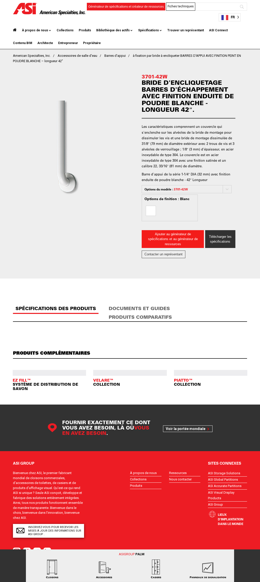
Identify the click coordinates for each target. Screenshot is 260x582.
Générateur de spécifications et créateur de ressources (126, 6)
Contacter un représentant (163, 254)
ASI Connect (218, 30)
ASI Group (215, 504)
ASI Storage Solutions (224, 473)
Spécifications (148, 30)
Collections (65, 30)
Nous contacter (180, 479)
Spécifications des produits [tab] (55, 308)
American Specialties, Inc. (32, 56)
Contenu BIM (22, 43)
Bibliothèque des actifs (113, 30)
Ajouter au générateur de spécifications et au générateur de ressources (173, 239)
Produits (85, 30)
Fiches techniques (181, 6)
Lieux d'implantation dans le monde (230, 519)
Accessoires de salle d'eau (77, 56)
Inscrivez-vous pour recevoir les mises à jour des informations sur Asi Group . (54, 530)
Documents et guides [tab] (139, 308)
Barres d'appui (115, 56)
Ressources (178, 473)
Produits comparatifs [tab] (140, 317)
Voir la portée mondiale (185, 429)
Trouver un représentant (185, 30)
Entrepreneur (68, 43)
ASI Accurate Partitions (224, 486)
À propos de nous (35, 30)
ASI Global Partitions (223, 479)
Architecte (45, 43)
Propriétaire (92, 43)
